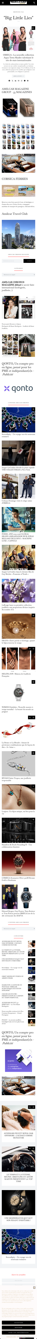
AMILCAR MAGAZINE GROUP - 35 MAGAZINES (17, 90)
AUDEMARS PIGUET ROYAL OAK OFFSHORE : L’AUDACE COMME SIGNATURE (12, 943)
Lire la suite (17, 76)
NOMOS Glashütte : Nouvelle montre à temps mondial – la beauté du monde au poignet (17, 709)
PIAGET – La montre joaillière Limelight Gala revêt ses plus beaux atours (13, 1021)
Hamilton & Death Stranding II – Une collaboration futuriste (17, 845)
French (23, 1338)
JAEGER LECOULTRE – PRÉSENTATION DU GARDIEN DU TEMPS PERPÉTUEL (12, 996)
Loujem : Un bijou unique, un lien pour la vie (18, 812)
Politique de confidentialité (23, 1336)
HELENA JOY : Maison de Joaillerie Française (16, 675)
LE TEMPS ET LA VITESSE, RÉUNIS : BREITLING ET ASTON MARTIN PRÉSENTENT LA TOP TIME (13, 952)
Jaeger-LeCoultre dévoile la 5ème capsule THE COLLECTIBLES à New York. (18, 468)
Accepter (18, 1322)
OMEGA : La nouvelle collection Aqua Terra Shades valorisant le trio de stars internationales (18, 57)
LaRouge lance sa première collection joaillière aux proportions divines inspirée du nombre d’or (18, 607)
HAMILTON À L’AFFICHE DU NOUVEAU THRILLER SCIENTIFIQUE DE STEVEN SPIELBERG (12, 987)
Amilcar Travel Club (15, 214)
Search (29, 261)
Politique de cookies (11, 1336)
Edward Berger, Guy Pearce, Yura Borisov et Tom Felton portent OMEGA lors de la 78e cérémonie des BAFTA (18, 913)
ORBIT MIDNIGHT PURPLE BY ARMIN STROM (12, 977)
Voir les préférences (18, 1332)
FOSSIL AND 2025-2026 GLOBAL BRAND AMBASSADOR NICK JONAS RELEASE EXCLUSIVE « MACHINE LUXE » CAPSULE (18, 537)
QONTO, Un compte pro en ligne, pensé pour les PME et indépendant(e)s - (18, 369)
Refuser (18, 1327)
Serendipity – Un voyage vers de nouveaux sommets (18, 435)
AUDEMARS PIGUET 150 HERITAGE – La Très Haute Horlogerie (11, 1004)
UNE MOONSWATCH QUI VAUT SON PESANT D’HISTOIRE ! (13, 960)
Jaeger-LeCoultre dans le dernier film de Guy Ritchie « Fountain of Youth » (18, 573)
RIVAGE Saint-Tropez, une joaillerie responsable (16, 779)
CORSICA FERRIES (15, 179)
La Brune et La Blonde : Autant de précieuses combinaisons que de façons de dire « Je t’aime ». (18, 744)
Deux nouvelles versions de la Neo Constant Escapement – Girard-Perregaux (12, 1013)
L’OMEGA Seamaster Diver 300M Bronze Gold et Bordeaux (18, 879)
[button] (34, 1287)
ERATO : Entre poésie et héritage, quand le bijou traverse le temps (18, 641)
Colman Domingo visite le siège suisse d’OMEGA (17, 502)
